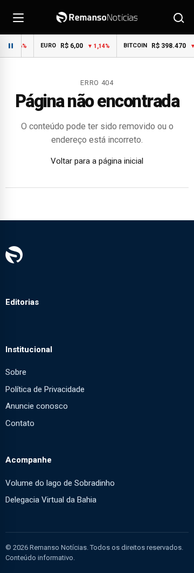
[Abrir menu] (18, 17)
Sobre (15, 372)
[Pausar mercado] (11, 45)
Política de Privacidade (45, 389)
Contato (19, 423)
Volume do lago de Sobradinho (60, 483)
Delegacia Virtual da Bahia (50, 500)
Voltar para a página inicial (97, 161)
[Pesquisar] (178, 17)
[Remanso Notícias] (96, 17)
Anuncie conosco (36, 406)
